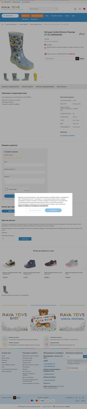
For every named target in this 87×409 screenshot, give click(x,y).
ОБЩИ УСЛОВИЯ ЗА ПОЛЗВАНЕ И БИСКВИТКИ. (33, 206)
